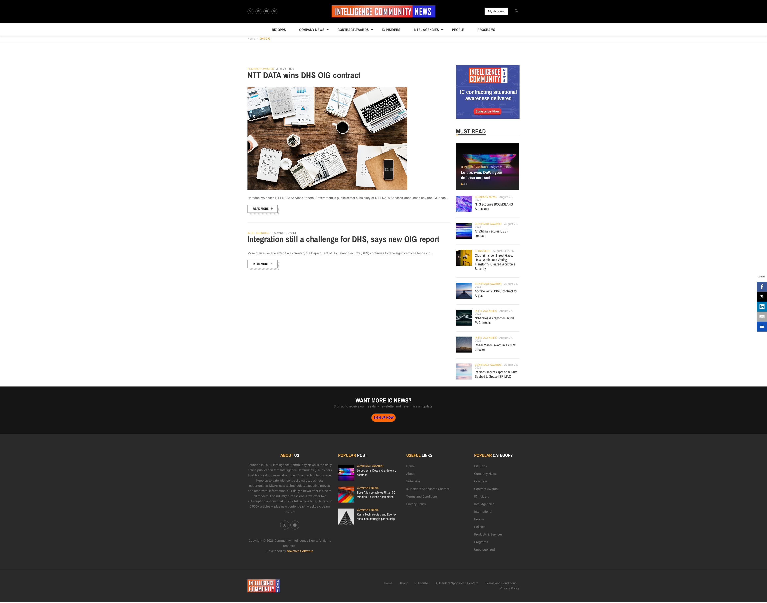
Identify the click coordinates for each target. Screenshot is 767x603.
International (483, 511)
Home (251, 39)
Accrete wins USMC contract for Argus (496, 293)
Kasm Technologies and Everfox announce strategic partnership (376, 516)
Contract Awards (353, 29)
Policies (479, 527)
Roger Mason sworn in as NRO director (495, 347)
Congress (481, 481)
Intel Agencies (426, 29)
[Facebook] (762, 287)
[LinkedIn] (762, 307)
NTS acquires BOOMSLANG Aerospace (494, 206)
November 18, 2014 (283, 233)
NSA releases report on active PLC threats (494, 320)
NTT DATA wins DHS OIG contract (304, 75)
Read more (261, 208)
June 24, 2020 (285, 69)
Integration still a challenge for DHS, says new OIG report (343, 239)
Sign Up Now (383, 417)
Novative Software (300, 551)
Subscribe (413, 481)
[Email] (762, 317)
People (458, 29)
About (410, 473)
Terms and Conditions (422, 496)
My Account (496, 11)
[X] (762, 297)
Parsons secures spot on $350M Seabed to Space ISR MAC (496, 374)
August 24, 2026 (503, 251)
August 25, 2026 (500, 167)
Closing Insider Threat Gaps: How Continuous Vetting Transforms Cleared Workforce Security (495, 262)
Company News (311, 29)
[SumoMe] (762, 327)
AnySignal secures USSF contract (491, 233)
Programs (486, 29)
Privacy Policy (416, 504)
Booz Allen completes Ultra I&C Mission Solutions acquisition (376, 494)
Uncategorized (484, 549)
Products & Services (488, 534)
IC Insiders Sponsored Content (427, 489)
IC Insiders (391, 29)
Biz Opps (279, 29)
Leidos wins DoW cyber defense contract (481, 175)
